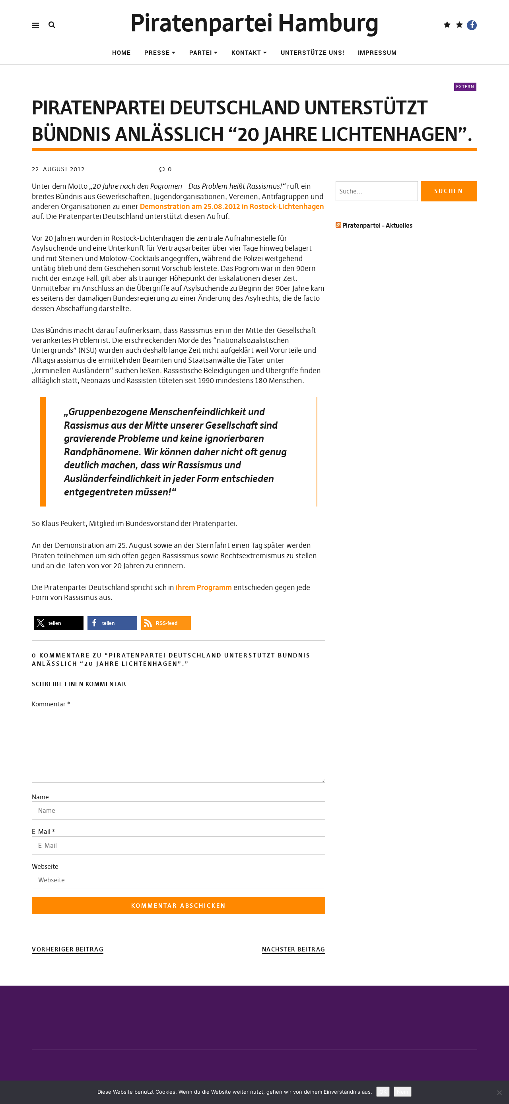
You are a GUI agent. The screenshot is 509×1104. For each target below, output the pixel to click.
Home (121, 52)
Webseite (45, 866)
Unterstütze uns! (312, 52)
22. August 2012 (58, 169)
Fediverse (447, 25)
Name (40, 797)
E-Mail (41, 831)
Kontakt (246, 52)
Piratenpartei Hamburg (254, 23)
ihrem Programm (204, 587)
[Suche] (52, 25)
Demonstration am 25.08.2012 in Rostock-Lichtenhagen (232, 206)
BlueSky (459, 25)
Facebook (472, 25)
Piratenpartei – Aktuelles (377, 225)
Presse (157, 52)
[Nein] (499, 1092)
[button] (59, 623)
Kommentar (51, 704)
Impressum (377, 52)
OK (383, 1092)
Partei (200, 52)
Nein (402, 1092)
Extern (465, 86)
